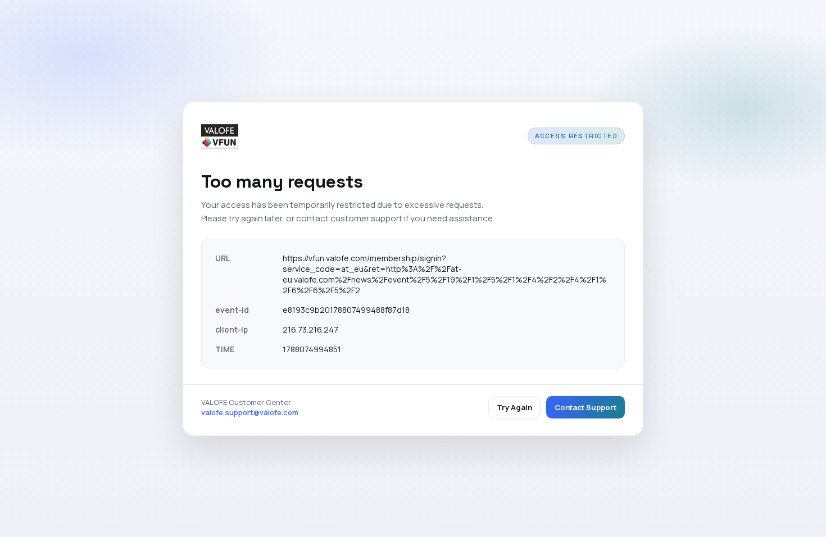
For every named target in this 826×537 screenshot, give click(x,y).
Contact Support (585, 407)
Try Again (514, 407)
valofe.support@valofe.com (249, 412)
